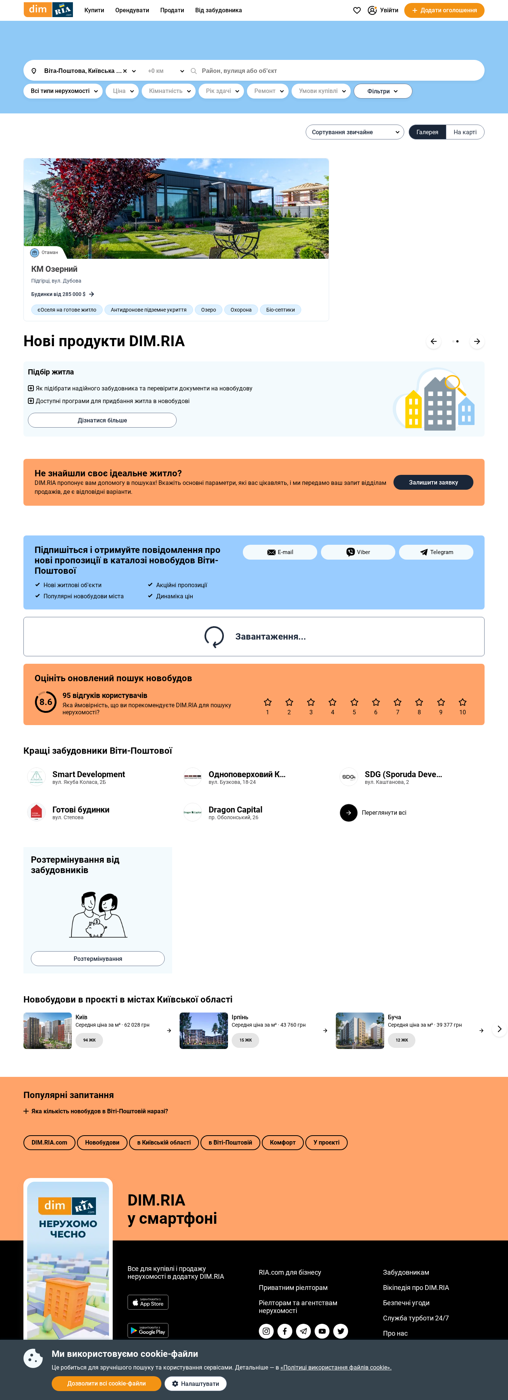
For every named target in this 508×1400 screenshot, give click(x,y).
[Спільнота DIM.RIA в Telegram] (303, 1331)
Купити (94, 10)
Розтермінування (98, 958)
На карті (465, 132)
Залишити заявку (433, 482)
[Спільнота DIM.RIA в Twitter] (340, 1331)
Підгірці (40, 281)
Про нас (395, 1333)
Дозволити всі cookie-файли (106, 1383)
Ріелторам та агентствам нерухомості (298, 1306)
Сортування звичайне (342, 132)
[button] (26, 1111)
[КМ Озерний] (176, 208)
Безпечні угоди (406, 1303)
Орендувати (132, 10)
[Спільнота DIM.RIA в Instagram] (266, 1331)
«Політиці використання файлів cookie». (336, 1367)
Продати (172, 10)
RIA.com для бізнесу (290, 1272)
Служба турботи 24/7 (416, 1318)
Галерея (427, 132)
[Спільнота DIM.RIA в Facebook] (284, 1331)
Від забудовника (218, 10)
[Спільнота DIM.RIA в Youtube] (322, 1331)
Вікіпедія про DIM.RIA (416, 1287)
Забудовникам (406, 1272)
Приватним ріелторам (293, 1287)
